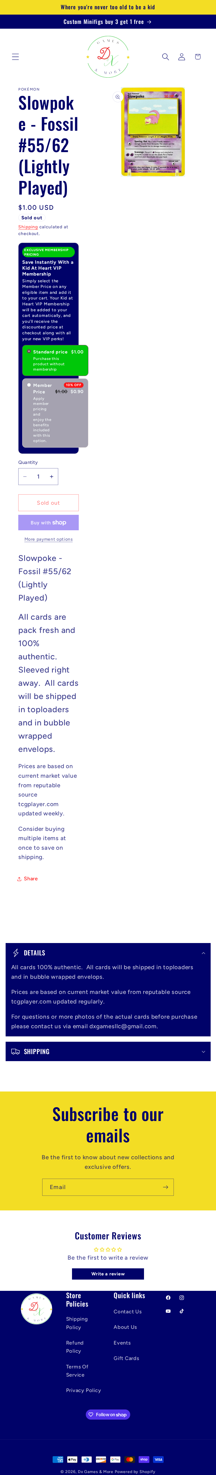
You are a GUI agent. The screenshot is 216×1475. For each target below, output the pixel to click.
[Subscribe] (166, 1187)
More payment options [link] (48, 539)
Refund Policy (75, 1347)
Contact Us (128, 1312)
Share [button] (31, 879)
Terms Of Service (77, 1371)
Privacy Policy (83, 1390)
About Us (125, 1327)
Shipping (28, 226)
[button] (15, 57)
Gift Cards (126, 1358)
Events (122, 1343)
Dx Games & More (96, 1471)
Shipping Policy (77, 1323)
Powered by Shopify (135, 1471)
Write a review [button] (108, 1273)
